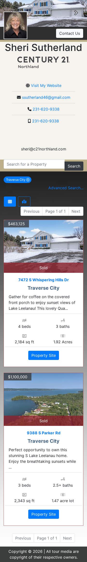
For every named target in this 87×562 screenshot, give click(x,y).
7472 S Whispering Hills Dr (43, 279)
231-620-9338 (46, 109)
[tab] (10, 202)
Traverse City (18, 180)
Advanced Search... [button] (65, 187)
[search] (34, 164)
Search (74, 166)
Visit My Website (46, 85)
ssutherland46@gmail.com (46, 97)
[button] (76, 13)
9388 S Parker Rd (43, 432)
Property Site (43, 355)
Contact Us (69, 33)
